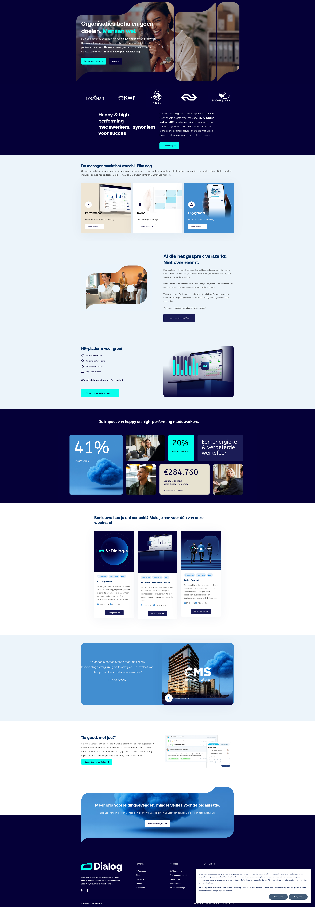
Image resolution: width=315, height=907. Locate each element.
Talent (138, 875)
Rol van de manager (177, 888)
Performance (141, 871)
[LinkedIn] (82, 890)
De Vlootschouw (176, 871)
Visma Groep (199, 903)
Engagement (140, 879)
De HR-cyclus (175, 879)
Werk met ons (228, 903)
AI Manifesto (140, 888)
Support (139, 883)
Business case (175, 883)
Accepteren (278, 897)
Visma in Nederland (213, 903)
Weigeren (298, 897)
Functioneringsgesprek (178, 875)
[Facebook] (88, 890)
